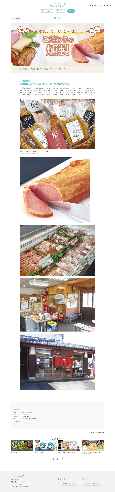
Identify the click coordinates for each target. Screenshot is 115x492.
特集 (72, 11)
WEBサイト (18, 421)
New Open (61, 11)
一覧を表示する (56, 459)
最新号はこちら (67, 483)
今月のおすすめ (47, 11)
